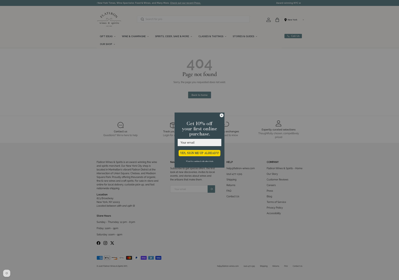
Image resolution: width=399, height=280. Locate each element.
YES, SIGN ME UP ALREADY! (199, 153)
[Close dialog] (221, 115)
